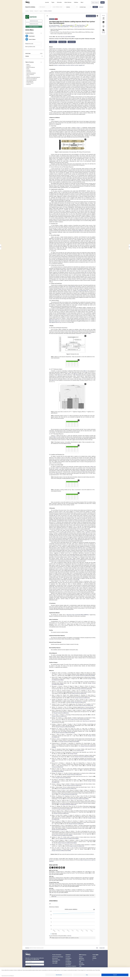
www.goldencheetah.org (83, 290)
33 (80, 547)
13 (60, 124)
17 (65, 270)
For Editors (68, 959)
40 (78, 579)
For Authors (68, 956)
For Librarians (68, 961)
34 (52, 549)
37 (70, 559)
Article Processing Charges (57, 956)
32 (70, 538)
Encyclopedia (81, 964)
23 (59, 289)
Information (59, 2)
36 (88, 550)
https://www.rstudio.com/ (54, 319)
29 (65, 533)
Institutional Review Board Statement (33, 77)
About (82, 2)
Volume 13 (36, 11)
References (28, 84)
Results (27, 68)
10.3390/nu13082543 (48, 11)
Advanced (101, 7)
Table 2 (75, 373)
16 (64, 270)
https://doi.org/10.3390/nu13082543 (67, 36)
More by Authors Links (30, 46)
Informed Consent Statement (31, 78)
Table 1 (89, 333)
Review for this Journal (34, 23)
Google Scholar (79, 675)
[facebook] (57, 868)
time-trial (68, 65)
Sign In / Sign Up (95, 2)
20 (73, 286)
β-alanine (56, 65)
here (55, 896)
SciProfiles (81, 963)
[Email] (50, 868)
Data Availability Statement (31, 80)
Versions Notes (72, 42)
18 (85, 272)
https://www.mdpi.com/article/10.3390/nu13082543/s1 (78, 614)
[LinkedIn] (55, 868)
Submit (102, 2)
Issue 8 (41, 11)
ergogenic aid (81, 65)
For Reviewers (68, 958)
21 (74, 286)
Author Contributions (30, 74)
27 (88, 528)
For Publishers (68, 963)
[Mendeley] (64, 868)
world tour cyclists (74, 65)
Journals (47, 2)
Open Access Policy (56, 959)
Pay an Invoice (55, 958)
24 (60, 289)
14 (69, 200)
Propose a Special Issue (34, 26)
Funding (27, 75)
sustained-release (62, 65)
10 (70, 94)
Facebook (94, 958)
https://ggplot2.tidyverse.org (55, 322)
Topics (52, 2)
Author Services (68, 2)
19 (72, 286)
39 (90, 578)
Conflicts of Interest (29, 83)
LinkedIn (94, 956)
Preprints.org (81, 959)
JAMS (80, 966)
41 (53, 586)
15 (62, 270)
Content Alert (102, 948)
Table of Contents (29, 62)
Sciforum (81, 956)
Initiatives (76, 2)
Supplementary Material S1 (78, 230)
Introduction (28, 65)
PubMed (93, 675)
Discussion (28, 70)
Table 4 (92, 466)
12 (53, 108)
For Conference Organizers (71, 966)
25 (80, 526)
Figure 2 (73, 330)
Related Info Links (29, 43)
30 (86, 533)
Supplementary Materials (31, 73)
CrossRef (85, 675)
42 (77, 587)
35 (87, 550)
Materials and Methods (30, 67)
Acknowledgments (29, 81)
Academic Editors (29, 33)
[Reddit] (62, 868)
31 (93, 535)
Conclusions (28, 71)
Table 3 (54, 437)
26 (54, 515)
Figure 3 (69, 373)
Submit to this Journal (34, 20)
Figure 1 (79, 127)
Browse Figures (62, 42)
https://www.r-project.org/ (54, 320)
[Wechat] (59, 868)
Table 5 (57, 467)
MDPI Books (81, 958)
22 (80, 287)
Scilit (89, 675)
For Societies (68, 964)
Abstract (27, 64)
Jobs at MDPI (54, 963)
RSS (97, 948)
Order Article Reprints (91, 16)
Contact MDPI (55, 961)
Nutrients (31, 11)
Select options (29, 962)
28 (64, 533)
